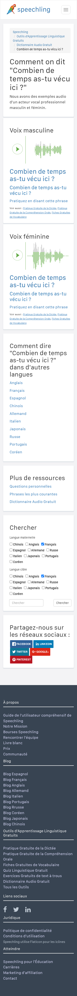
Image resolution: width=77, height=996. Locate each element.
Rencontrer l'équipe (20, 737)
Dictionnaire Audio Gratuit (34, 45)
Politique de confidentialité (27, 930)
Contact (10, 978)
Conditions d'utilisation (24, 936)
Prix (6, 748)
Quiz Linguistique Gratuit (25, 870)
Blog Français (15, 779)
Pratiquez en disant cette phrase (39, 201)
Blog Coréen (13, 812)
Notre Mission (15, 726)
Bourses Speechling (20, 732)
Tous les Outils (16, 887)
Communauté (15, 754)
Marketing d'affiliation (23, 972)
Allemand (18, 413)
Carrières (11, 967)
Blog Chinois (14, 824)
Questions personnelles (31, 486)
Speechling (20, 32)
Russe (15, 436)
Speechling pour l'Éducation (28, 961)
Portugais (18, 444)
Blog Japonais (15, 818)
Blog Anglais (14, 785)
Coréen (16, 452)
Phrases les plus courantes (33, 494)
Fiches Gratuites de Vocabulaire (31, 864)
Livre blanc (12, 743)
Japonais (18, 429)
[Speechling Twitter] (18, 910)
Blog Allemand (16, 790)
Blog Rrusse (13, 807)
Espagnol (18, 398)
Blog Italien (13, 796)
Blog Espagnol (15, 774)
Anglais (16, 382)
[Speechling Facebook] (7, 910)
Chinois (16, 405)
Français (17, 390)
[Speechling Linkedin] (30, 910)
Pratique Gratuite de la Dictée (29, 848)
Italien (15, 421)
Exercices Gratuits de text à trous (32, 875)
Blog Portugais (16, 801)
